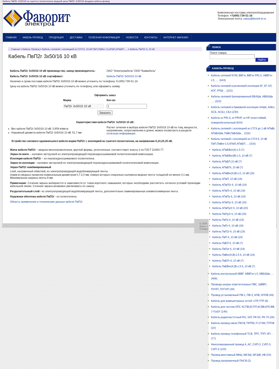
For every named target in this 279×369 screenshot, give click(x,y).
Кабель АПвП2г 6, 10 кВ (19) (229, 184)
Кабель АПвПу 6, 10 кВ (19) (229, 196)
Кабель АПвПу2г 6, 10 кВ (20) (230, 208)
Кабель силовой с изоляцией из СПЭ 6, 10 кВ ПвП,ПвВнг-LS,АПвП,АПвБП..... (84, 49)
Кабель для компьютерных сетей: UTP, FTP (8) (239, 300)
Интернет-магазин (175, 37)
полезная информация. (121, 133)
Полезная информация (104, 37)
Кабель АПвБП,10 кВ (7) (227, 161)
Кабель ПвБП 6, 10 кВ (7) (227, 243)
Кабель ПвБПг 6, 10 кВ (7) (228, 260)
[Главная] (37, 30)
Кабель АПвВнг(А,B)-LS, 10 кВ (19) (233, 173)
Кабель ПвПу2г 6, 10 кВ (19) (229, 213)
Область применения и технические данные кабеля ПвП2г (46, 201)
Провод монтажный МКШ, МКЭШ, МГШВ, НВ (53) (241, 354)
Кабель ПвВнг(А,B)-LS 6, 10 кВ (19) (233, 254)
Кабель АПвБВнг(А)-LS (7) (228, 149)
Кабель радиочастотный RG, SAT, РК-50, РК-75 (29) (242, 317)
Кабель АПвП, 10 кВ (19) (227, 178)
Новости (132, 37)
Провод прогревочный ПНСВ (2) (231, 360)
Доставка (76, 37)
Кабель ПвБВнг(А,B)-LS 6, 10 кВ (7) (233, 266)
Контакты (150, 37)
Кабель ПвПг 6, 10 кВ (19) (227, 225)
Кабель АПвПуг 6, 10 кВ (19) (229, 202)
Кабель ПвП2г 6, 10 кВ (142, 49)
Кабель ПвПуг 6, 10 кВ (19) (228, 248)
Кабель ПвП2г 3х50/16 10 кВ (124, 76)
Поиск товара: (218, 52)
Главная (11, 37)
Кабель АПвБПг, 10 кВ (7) (227, 167)
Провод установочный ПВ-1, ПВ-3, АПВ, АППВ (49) (242, 295)
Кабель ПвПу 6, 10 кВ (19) (228, 219)
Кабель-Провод (33, 37)
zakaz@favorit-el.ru (254, 18)
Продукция (56, 37)
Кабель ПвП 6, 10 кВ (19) (227, 237)
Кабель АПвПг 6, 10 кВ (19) (228, 190)
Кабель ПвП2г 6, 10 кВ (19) (228, 231)
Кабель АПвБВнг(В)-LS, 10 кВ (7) (232, 155)
